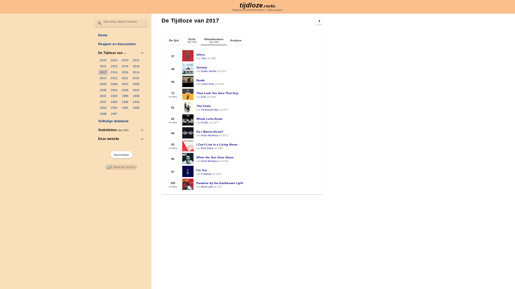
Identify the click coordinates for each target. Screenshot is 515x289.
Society (201, 67)
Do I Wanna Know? (209, 131)
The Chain (203, 106)
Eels (203, 97)
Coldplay (206, 174)
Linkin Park (207, 84)
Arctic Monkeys (209, 135)
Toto (203, 58)
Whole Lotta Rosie (209, 118)
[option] (121, 53)
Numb (200, 80)
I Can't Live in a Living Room (216, 144)
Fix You (201, 170)
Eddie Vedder (209, 71)
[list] (121, 87)
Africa (200, 54)
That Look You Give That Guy (217, 93)
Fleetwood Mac (209, 109)
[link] (121, 35)
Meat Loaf (206, 186)
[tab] (174, 40)
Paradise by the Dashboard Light (219, 183)
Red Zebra (207, 148)
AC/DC (205, 122)
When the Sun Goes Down (215, 157)
